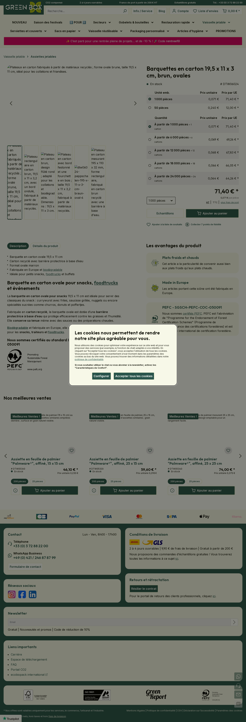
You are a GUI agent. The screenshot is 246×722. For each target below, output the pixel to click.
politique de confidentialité (89, 359)
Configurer (101, 376)
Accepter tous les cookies (134, 376)
